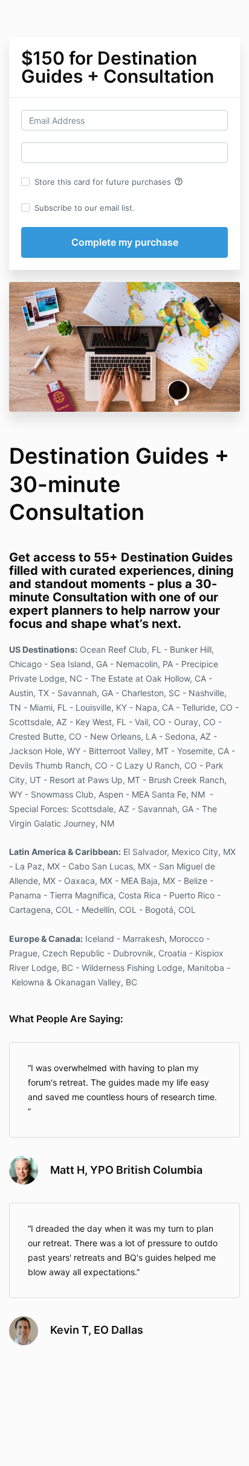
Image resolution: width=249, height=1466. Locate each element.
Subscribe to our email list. (84, 208)
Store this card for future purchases (108, 182)
